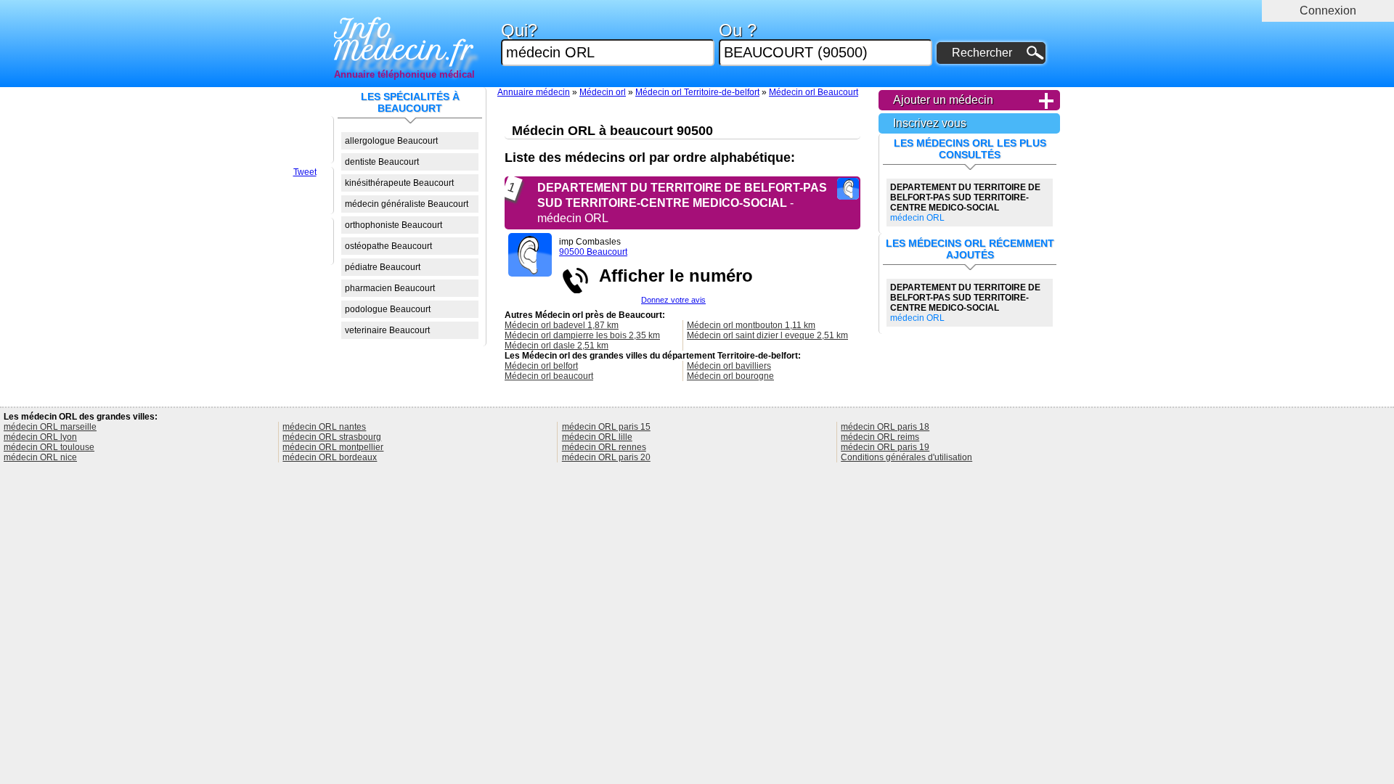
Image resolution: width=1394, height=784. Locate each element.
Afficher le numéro (671, 275)
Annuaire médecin (533, 92)
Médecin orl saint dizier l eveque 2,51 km (767, 335)
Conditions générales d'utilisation (906, 457)
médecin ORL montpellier (332, 447)
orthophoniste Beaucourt (393, 225)
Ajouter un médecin (943, 100)
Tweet (305, 172)
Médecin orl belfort (541, 366)
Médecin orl (602, 92)
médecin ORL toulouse (49, 447)
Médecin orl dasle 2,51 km (556, 345)
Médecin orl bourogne (730, 376)
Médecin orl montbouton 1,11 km (751, 325)
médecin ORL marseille (50, 427)
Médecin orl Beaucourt (813, 92)
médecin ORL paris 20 (606, 457)
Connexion (1328, 10)
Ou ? (738, 31)
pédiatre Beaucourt (382, 267)
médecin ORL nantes (324, 427)
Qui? (519, 31)
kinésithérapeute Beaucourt (399, 183)
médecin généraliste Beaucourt (406, 204)
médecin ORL (965, 202)
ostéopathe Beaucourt (388, 246)
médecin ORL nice (40, 457)
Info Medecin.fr (404, 40)
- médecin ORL (682, 202)
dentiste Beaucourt (382, 162)
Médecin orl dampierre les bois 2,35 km (582, 335)
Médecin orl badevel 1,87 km (562, 325)
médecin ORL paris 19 (885, 447)
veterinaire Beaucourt (387, 330)
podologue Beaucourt (388, 309)
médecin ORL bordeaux (329, 457)
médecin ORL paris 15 (606, 427)
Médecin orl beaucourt (549, 376)
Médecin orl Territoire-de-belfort (697, 92)
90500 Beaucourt (593, 252)
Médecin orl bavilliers (729, 366)
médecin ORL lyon (40, 437)
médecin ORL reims (880, 437)
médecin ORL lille (597, 437)
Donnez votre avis (673, 299)
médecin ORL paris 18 (885, 427)
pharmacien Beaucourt (390, 288)
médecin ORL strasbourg (331, 437)
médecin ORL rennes (604, 447)
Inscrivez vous (929, 123)
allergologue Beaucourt (391, 141)
